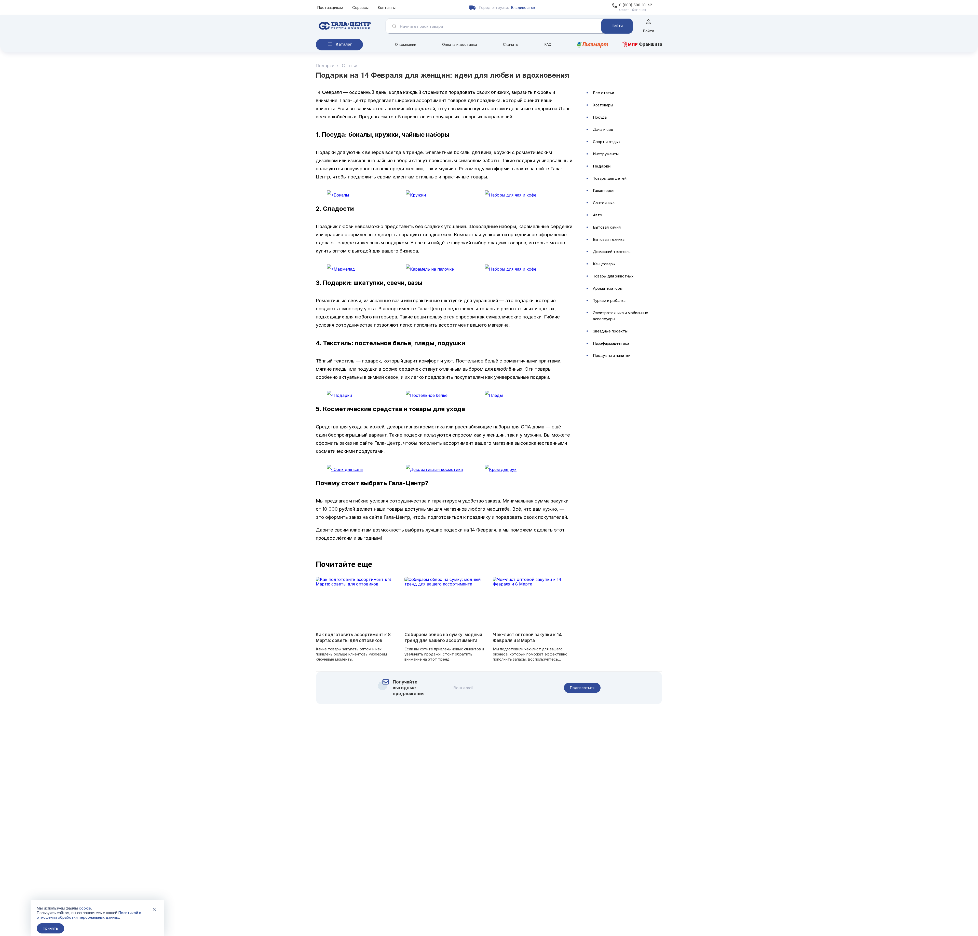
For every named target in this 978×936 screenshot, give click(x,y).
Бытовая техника (608, 239)
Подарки (601, 166)
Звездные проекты (610, 331)
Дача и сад (603, 129)
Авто (597, 215)
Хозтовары (603, 105)
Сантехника (604, 202)
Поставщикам (330, 7)
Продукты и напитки (611, 355)
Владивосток (523, 7)
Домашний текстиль (612, 251)
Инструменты (606, 153)
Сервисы (360, 7)
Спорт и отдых (606, 141)
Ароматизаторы (607, 288)
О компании (405, 44)
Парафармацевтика (611, 343)
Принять (50, 928)
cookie (85, 908)
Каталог (344, 44)
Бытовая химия (607, 227)
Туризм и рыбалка (609, 300)
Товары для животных (613, 276)
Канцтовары (604, 263)
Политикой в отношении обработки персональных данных (89, 915)
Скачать (510, 44)
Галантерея (603, 190)
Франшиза (650, 44)
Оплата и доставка (459, 44)
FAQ (547, 44)
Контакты (387, 7)
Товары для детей (610, 178)
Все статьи (603, 92)
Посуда (600, 117)
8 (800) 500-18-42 (635, 5)
